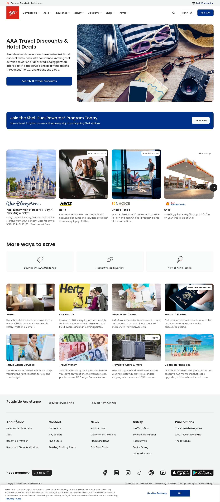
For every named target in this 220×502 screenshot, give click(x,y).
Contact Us (55, 428)
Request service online (61, 402)
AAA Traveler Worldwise (188, 434)
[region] (110, 493)
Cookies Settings (157, 493)
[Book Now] (84, 186)
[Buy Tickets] (31, 187)
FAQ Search (55, 434)
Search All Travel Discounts (39, 81)
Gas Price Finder (100, 447)
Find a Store (55, 441)
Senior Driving (140, 447)
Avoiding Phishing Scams (62, 447)
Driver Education (142, 453)
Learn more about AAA (19, 428)
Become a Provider (17, 441)
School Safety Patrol (144, 434)
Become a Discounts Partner (22, 447)
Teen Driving (140, 441)
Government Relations (103, 434)
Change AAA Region (188, 483)
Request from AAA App (103, 402)
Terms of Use (146, 483)
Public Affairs (98, 428)
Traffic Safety (141, 428)
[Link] (105, 473)
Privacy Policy (131, 483)
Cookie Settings (206, 483)
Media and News (100, 441)
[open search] (173, 13)
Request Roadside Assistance (26, 3)
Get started (201, 120)
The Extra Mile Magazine (188, 428)
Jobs (9, 434)
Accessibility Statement (165, 483)
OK (179, 493)
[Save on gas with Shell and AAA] (189, 184)
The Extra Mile (183, 441)
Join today (39, 472)
